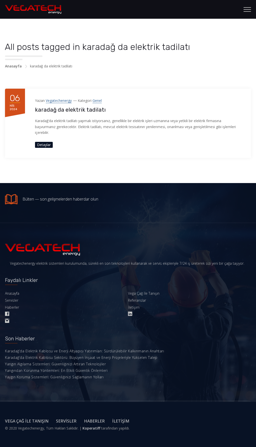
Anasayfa (13, 66)
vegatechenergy (59, 100)
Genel (97, 100)
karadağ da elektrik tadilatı (70, 109)
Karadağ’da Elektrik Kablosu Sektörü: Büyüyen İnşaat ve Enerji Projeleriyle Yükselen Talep (81, 357)
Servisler (11, 300)
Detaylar (44, 144)
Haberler (12, 307)
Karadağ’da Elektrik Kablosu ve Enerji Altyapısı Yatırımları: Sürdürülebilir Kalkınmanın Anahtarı (84, 351)
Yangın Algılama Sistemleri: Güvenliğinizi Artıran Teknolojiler (55, 364)
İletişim (134, 307)
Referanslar (137, 300)
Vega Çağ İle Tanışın (144, 293)
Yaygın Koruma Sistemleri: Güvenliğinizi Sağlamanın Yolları (54, 377)
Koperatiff (91, 428)
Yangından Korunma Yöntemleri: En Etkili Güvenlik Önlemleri (56, 370)
